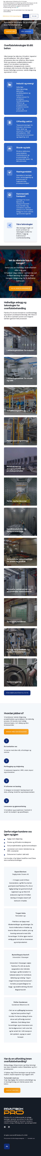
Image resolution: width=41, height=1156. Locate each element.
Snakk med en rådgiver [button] (16, 732)
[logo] (14, 1111)
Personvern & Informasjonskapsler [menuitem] (14, 1138)
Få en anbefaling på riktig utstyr (17, 693)
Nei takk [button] (34, 16)
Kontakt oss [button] (10, 31)
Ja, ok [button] (25, 16)
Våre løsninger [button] (26, 31)
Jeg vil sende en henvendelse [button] (20, 288)
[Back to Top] (7, 1146)
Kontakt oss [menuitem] (31, 1138)
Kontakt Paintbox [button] (12, 1090)
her (17, 7)
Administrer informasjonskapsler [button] (12, 16)
